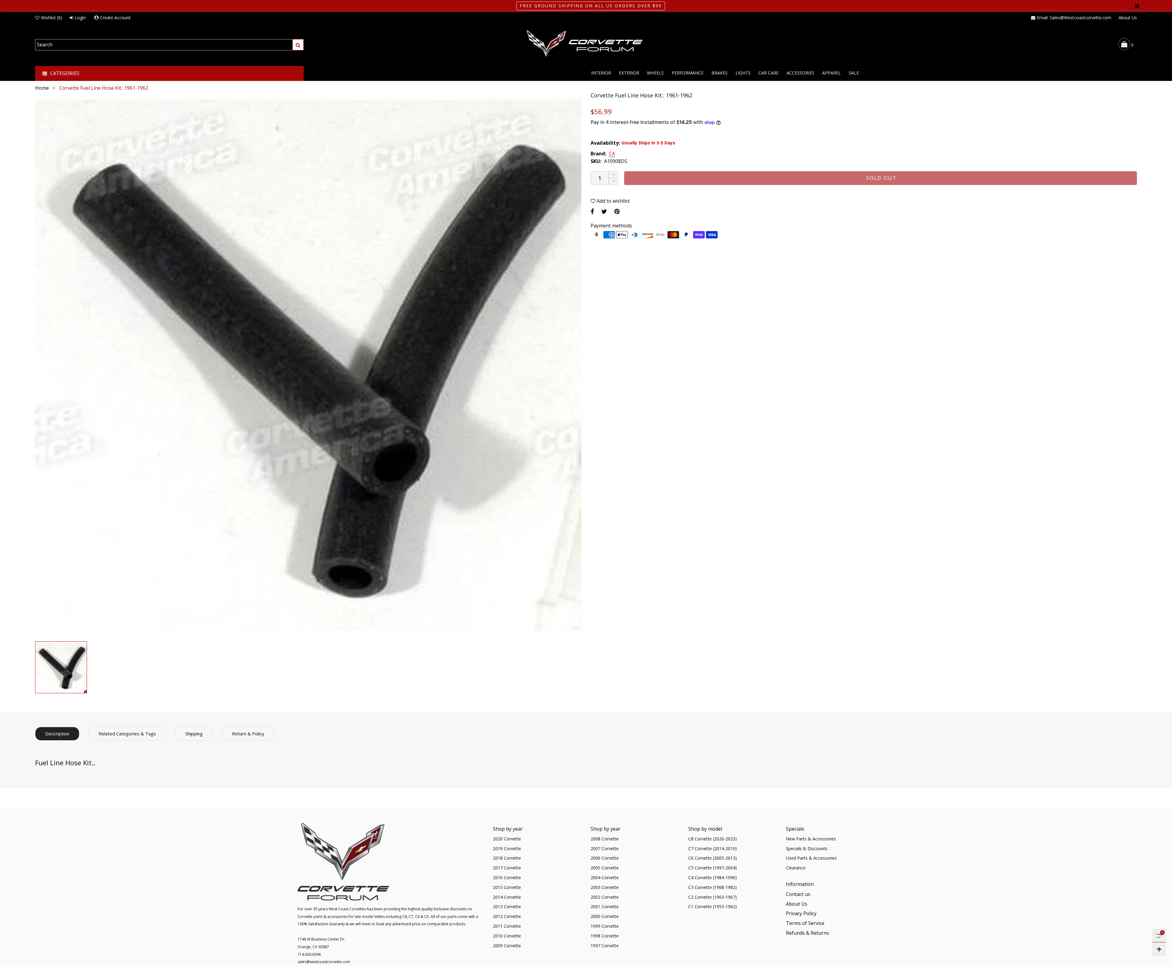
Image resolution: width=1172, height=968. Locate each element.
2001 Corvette (605, 906)
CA (612, 154)
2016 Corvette (507, 877)
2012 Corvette (507, 916)
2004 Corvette (605, 877)
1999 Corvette (605, 926)
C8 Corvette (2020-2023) (712, 839)
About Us (1128, 17)
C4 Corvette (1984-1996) (712, 877)
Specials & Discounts (806, 848)
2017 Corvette (507, 868)
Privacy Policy (801, 913)
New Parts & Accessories (811, 839)
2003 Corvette (605, 887)
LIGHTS (743, 73)
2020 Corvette (507, 839)
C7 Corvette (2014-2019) (712, 848)
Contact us (798, 894)
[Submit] (298, 44)
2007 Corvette (605, 848)
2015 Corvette (507, 887)
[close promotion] (1136, 6)
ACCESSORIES (800, 73)
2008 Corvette (605, 839)
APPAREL (831, 73)
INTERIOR (601, 73)
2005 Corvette (605, 868)
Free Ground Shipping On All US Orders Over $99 (591, 6)
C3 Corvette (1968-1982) (712, 887)
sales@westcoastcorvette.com (324, 961)
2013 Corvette (507, 906)
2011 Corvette (507, 926)
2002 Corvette (605, 897)
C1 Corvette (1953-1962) (712, 906)
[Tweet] (604, 211)
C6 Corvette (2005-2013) (712, 858)
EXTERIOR (629, 73)
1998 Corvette (605, 936)
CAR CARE (768, 73)
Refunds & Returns (807, 933)
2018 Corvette (507, 858)
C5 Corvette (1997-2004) (712, 868)
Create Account (115, 17)
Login (80, 17)
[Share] (592, 211)
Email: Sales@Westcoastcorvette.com (1074, 17)
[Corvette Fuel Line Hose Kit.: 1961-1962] (308, 365)
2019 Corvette (507, 848)
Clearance (795, 868)
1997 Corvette (605, 945)
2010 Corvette (507, 936)
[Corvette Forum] (586, 44)
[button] (613, 181)
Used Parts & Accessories (811, 858)
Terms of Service (805, 923)
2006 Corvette (605, 858)
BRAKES (719, 73)
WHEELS (655, 73)
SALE (854, 73)
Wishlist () (51, 17)
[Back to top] (1159, 949)
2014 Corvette (507, 897)
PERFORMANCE (688, 73)
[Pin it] (617, 211)
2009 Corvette (507, 945)
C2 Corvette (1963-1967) (712, 897)
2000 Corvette (605, 916)
